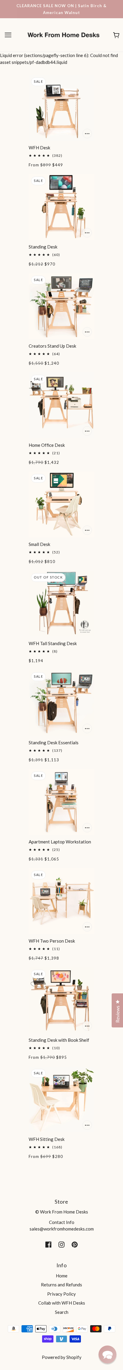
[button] (107, 1354)
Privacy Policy (61, 1294)
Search (61, 1312)
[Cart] (116, 35)
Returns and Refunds (61, 1284)
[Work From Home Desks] (63, 34)
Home (61, 1275)
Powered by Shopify (62, 1357)
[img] (48, 1244)
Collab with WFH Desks (61, 1302)
